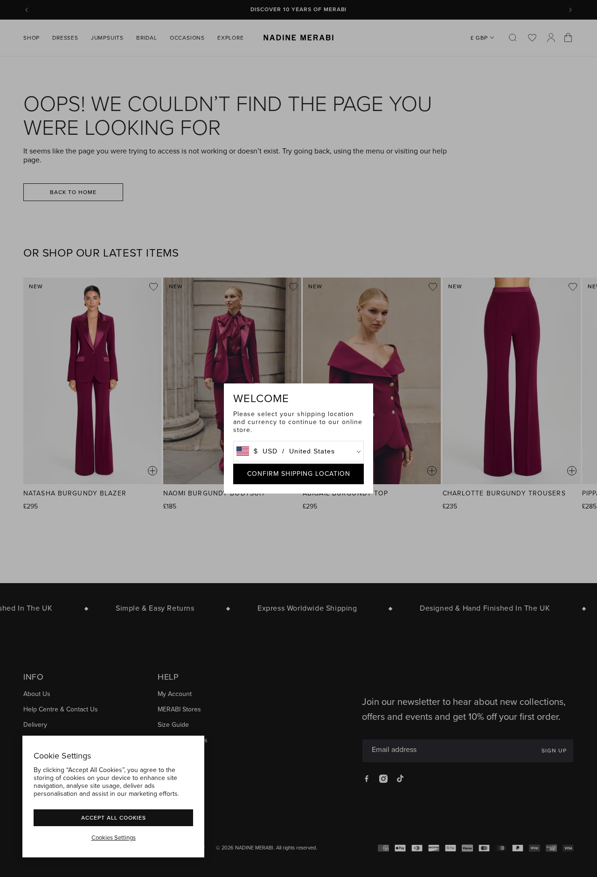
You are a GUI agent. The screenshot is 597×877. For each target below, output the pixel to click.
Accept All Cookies (113, 817)
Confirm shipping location (298, 474)
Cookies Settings (113, 838)
